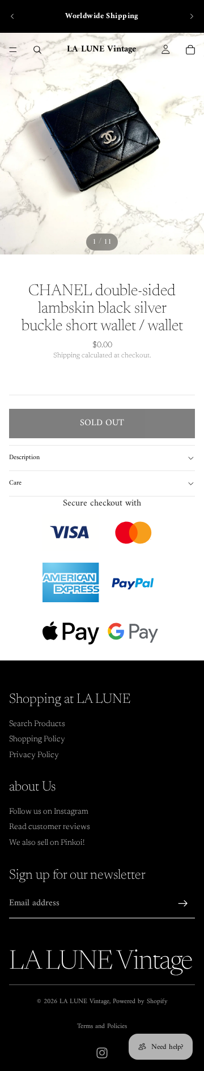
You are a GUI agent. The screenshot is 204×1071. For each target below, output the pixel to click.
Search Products (37, 724)
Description (24, 458)
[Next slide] (191, 16)
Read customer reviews (49, 827)
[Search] (37, 49)
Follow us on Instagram (48, 812)
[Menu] (13, 50)
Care (15, 483)
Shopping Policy (37, 740)
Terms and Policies (102, 1027)
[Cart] (190, 49)
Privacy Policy (34, 755)
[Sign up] (183, 903)
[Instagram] (102, 1053)
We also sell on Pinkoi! (47, 843)
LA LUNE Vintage (84, 1002)
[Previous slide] (12, 16)
